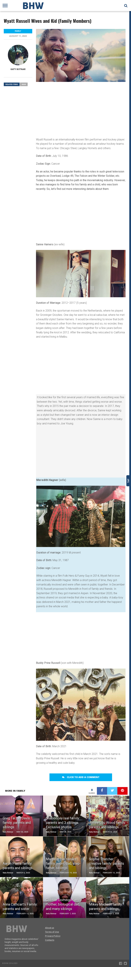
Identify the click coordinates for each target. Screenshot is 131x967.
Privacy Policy (52, 936)
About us (49, 927)
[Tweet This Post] (112, 791)
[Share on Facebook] (102, 791)
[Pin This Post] (122, 791)
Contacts (49, 940)
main (24, 84)
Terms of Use (52, 932)
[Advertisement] (80, 109)
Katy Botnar (18, 69)
